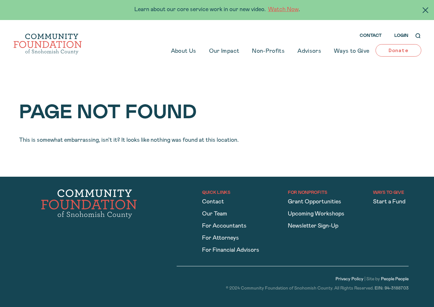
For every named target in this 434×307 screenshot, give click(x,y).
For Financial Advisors (230, 250)
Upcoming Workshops (316, 214)
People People (395, 279)
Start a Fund (389, 202)
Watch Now (283, 10)
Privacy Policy (349, 279)
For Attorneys (220, 238)
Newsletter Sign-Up (313, 226)
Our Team (214, 214)
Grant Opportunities (314, 202)
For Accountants (224, 226)
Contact (213, 202)
